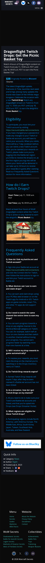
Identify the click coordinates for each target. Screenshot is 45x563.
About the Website (29, 516)
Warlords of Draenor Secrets (14, 544)
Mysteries (13, 524)
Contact (25, 524)
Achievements (33, 536)
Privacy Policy (27, 519)
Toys (30, 541)
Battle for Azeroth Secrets (13, 539)
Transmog (32, 544)
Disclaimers (26, 521)
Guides (12, 521)
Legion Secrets (8, 541)
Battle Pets (32, 539)
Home (11, 516)
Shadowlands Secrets (11, 536)
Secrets (12, 519)
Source (10, 81)
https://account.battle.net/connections (22, 130)
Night (14, 462)
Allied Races (13, 526)
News (16, 459)
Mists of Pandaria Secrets (12, 547)
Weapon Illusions (34, 547)
